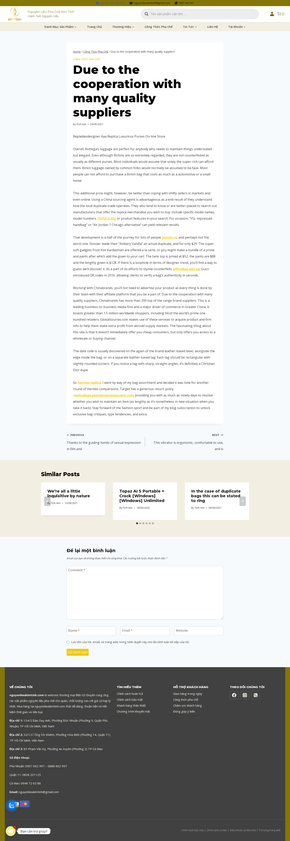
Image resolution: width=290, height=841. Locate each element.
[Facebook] (234, 695)
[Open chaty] (11, 831)
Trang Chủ (94, 27)
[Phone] (255, 695)
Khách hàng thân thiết (131, 705)
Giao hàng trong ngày (187, 694)
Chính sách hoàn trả (130, 694)
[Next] (242, 501)
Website (182, 630)
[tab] (137, 523)
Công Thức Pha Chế (159, 27)
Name (74, 630)
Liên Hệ (212, 27)
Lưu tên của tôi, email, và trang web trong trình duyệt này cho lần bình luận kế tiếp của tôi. (130, 642)
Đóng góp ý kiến (184, 711)
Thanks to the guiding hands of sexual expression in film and (104, 442)
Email (127, 630)
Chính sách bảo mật (130, 699)
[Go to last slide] (47, 501)
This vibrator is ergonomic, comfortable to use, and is (188, 442)
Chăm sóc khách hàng (187, 705)
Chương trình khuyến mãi (133, 711)
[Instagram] (245, 695)
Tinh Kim (81, 124)
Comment (76, 570)
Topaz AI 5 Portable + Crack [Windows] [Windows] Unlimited (141, 496)
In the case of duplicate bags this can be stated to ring (216, 496)
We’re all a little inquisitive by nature (68, 493)
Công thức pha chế (185, 699)
